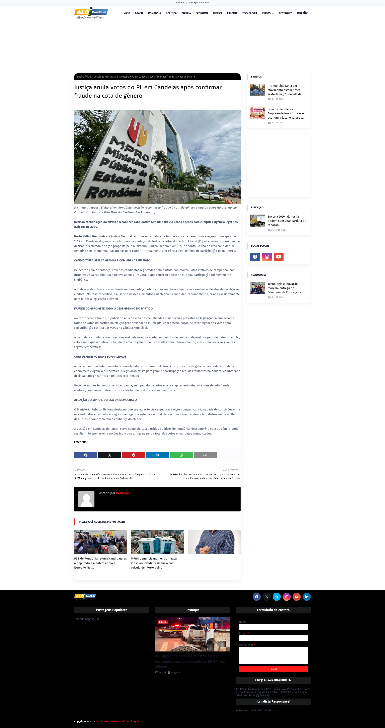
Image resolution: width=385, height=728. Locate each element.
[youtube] (279, 257)
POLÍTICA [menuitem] (171, 13)
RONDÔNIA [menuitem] (154, 13)
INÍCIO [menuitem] (126, 13)
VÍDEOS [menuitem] (266, 13)
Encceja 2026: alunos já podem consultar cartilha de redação (287, 221)
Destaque (99, 76)
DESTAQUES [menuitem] (285, 13)
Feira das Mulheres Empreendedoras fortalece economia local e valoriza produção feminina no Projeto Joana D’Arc (286, 113)
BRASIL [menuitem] (139, 13)
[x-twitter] (267, 597)
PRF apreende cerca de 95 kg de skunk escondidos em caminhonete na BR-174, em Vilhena (190, 661)
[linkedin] (307, 597)
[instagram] (267, 257)
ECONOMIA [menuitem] (202, 13)
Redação (122, 493)
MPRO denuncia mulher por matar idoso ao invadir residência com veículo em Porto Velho (154, 563)
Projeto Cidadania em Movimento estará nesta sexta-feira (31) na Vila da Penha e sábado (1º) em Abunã (285, 90)
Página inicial (84, 76)
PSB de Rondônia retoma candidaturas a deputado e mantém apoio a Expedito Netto (100, 563)
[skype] (277, 597)
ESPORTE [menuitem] (232, 13)
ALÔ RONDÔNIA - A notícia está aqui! (117, 721)
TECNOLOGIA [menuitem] (249, 13)
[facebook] (255, 257)
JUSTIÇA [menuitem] (217, 13)
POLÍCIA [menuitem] (186, 13)
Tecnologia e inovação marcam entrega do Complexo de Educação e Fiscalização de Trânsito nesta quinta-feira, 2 (285, 288)
